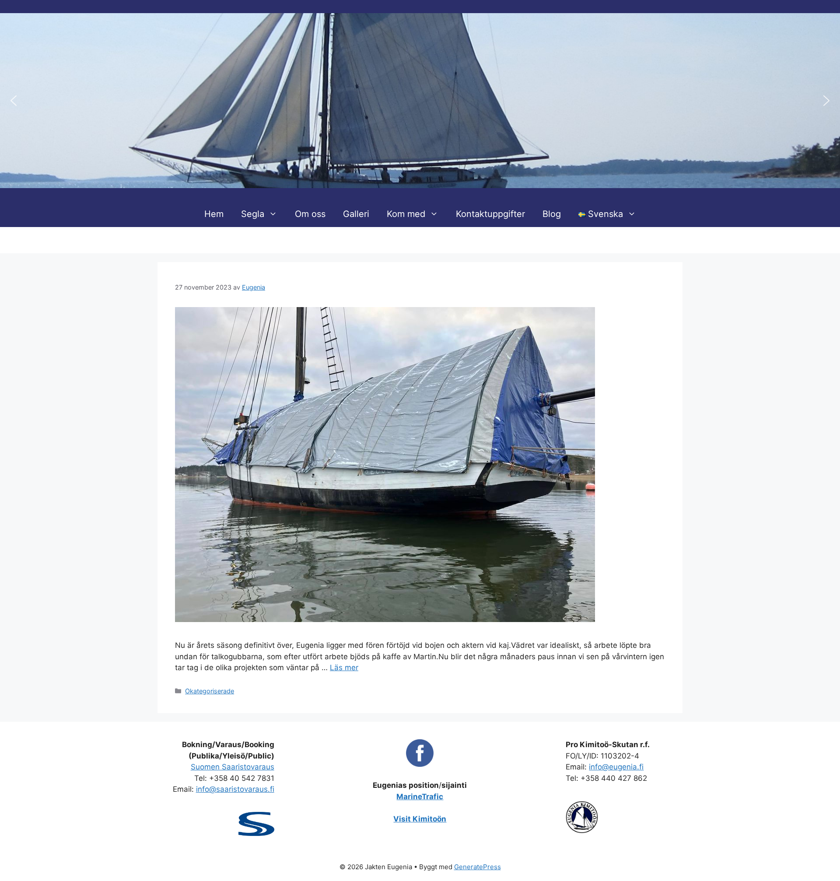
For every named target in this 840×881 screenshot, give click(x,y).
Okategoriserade (209, 691)
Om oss (310, 214)
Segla (252, 214)
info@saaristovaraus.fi (235, 789)
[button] (14, 101)
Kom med (406, 214)
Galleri (356, 214)
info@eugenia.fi (616, 766)
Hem (214, 214)
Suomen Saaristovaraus (232, 766)
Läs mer (344, 667)
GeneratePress (477, 867)
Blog (551, 214)
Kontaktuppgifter (490, 214)
